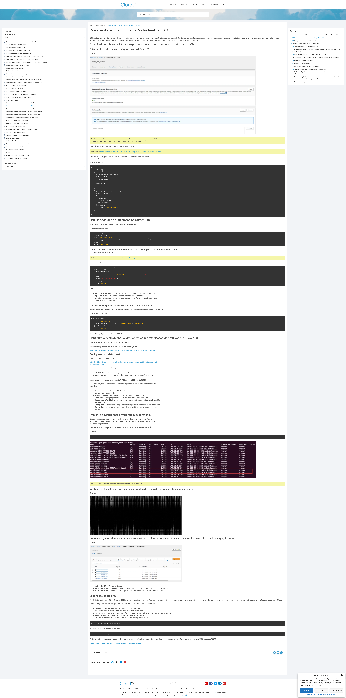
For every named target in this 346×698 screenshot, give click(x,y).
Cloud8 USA (185, 695)
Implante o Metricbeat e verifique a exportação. (306, 66)
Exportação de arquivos (301, 82)
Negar (321, 690)
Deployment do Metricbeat (302, 63)
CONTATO (194, 4)
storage (139, 644)
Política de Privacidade (322, 694)
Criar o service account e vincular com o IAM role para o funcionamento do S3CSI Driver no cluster (316, 50)
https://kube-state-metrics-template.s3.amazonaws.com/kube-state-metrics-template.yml (122, 350)
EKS (114, 644)
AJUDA (204, 4)
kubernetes (123, 644)
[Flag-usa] (206, 683)
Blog (146, 689)
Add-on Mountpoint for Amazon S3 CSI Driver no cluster (310, 54)
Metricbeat (131, 644)
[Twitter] (215, 683)
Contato (154, 689)
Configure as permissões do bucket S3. (305, 41)
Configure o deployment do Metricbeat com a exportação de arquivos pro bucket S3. (316, 57)
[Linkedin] (220, 683)
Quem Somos (332, 694)
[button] (342, 675)
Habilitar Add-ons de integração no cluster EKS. (306, 43)
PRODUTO (173, 4)
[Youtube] (224, 683)
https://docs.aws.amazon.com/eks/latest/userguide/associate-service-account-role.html (132, 258)
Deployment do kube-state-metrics (304, 60)
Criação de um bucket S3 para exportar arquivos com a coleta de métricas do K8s (316, 35)
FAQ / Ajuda (137, 689)
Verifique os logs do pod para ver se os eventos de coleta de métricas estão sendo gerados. (316, 73)
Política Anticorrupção (219, 688)
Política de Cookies (311, 694)
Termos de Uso (179, 688)
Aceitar (306, 690)
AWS (97, 644)
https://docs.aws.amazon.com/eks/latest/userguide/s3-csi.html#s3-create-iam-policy (131, 152)
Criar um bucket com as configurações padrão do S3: (309, 38)
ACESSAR (214, 4)
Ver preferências (336, 690)
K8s (117, 644)
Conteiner (108, 644)
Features (104, 25)
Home (92, 25)
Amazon (92, 644)
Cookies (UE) (206, 688)
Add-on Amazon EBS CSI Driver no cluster (306, 46)
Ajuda (97, 25)
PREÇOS (184, 4)
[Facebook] (211, 683)
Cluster (102, 644)
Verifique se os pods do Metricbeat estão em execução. (310, 69)
